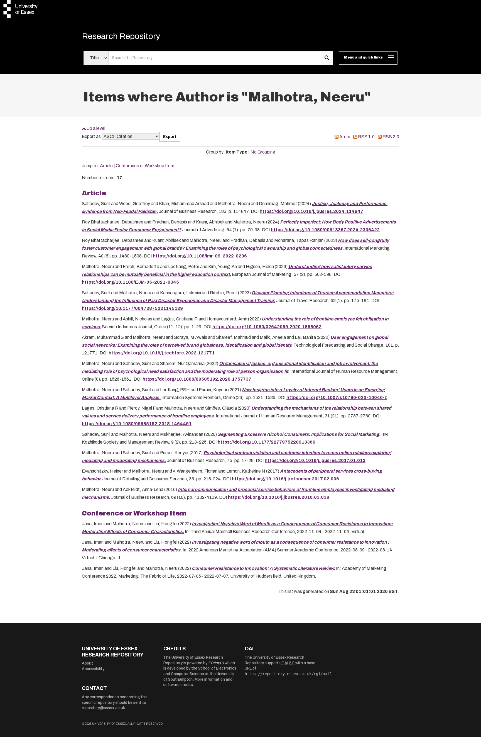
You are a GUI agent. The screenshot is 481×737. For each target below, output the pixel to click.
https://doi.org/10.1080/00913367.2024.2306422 (325, 229)
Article (106, 165)
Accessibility (93, 669)
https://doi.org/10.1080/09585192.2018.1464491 (137, 423)
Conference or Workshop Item (145, 165)
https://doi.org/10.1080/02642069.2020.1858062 (267, 326)
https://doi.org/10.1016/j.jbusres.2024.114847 (311, 211)
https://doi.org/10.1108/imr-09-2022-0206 (200, 256)
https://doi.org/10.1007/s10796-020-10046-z (336, 397)
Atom (344, 136)
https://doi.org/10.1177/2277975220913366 (266, 442)
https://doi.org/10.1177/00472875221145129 (132, 308)
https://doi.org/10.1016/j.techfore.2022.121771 (162, 353)
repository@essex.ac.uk (103, 708)
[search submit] (327, 58)
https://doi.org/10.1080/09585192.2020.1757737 (197, 379)
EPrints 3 (216, 663)
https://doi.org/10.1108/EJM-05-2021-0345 (130, 282)
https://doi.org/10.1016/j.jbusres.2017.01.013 (315, 460)
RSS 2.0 (390, 136)
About (87, 663)
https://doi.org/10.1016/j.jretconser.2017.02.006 (285, 478)
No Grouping (263, 152)
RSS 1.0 (366, 136)
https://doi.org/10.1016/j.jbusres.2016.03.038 (278, 497)
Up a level (95, 128)
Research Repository (121, 36)
